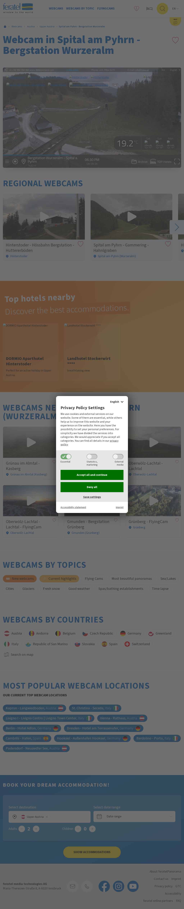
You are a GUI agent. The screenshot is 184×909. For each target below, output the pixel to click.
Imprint (119, 507)
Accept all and (92, 475)
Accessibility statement (73, 507)
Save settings (92, 497)
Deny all (92, 487)
